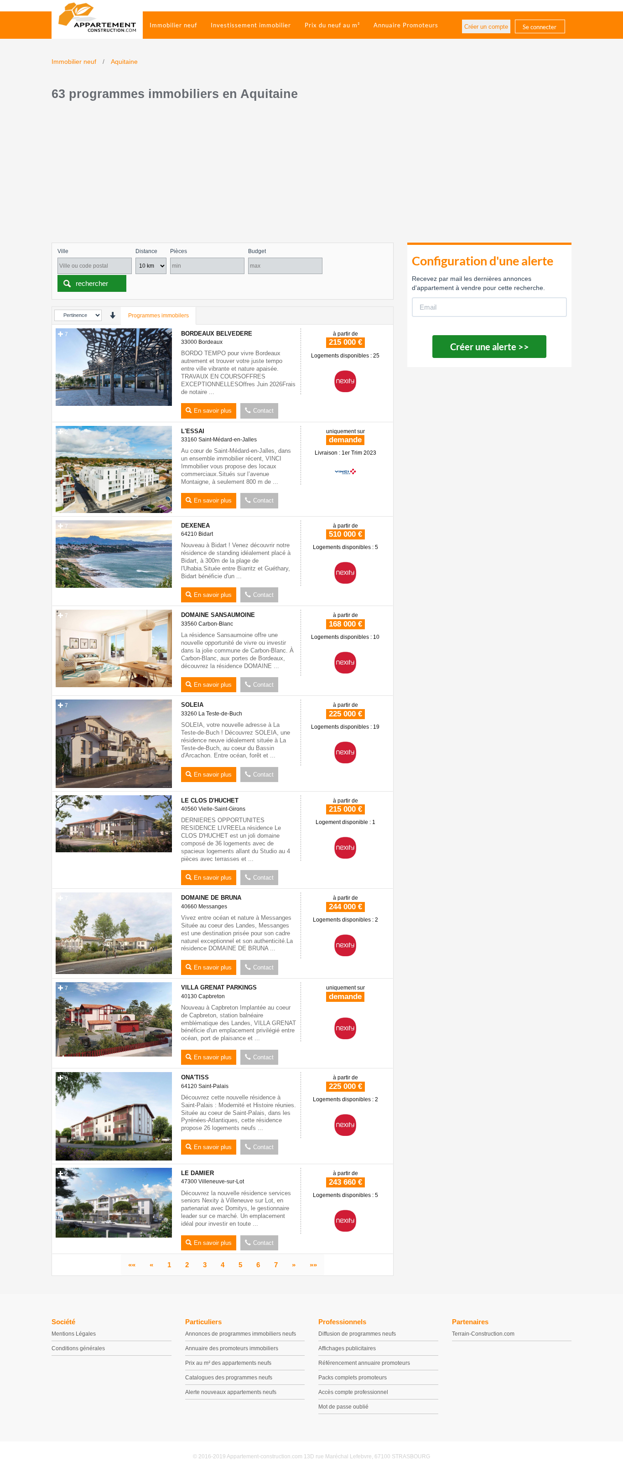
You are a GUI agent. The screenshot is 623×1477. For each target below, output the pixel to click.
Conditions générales (78, 1348)
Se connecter (539, 27)
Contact (263, 410)
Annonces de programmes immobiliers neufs (240, 1334)
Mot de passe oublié (343, 1407)
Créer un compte (486, 26)
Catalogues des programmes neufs (228, 1377)
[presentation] (112, 315)
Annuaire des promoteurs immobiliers (231, 1348)
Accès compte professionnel (353, 1392)
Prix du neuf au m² (332, 25)
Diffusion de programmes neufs (357, 1334)
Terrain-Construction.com (483, 1334)
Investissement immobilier (251, 25)
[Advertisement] (311, 174)
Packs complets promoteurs (352, 1377)
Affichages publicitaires (347, 1348)
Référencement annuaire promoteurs (364, 1363)
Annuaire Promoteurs (406, 25)
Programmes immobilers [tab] (158, 315)
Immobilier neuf (173, 25)
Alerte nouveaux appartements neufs (230, 1392)
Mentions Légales (74, 1334)
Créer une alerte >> (489, 346)
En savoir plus (213, 410)
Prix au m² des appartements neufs (228, 1363)
